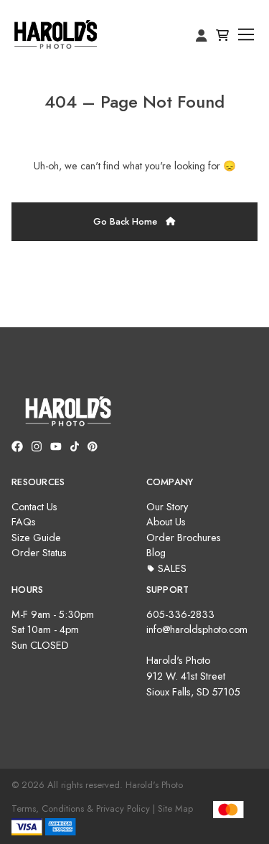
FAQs (23, 522)
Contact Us (34, 507)
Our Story (167, 507)
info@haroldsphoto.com (196, 629)
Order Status (39, 552)
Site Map (175, 808)
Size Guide (36, 537)
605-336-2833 (180, 614)
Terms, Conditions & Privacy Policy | (83, 808)
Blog (156, 552)
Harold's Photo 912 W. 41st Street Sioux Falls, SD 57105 (193, 675)
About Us (166, 522)
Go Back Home (126, 221)
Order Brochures (183, 537)
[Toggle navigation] (246, 35)
